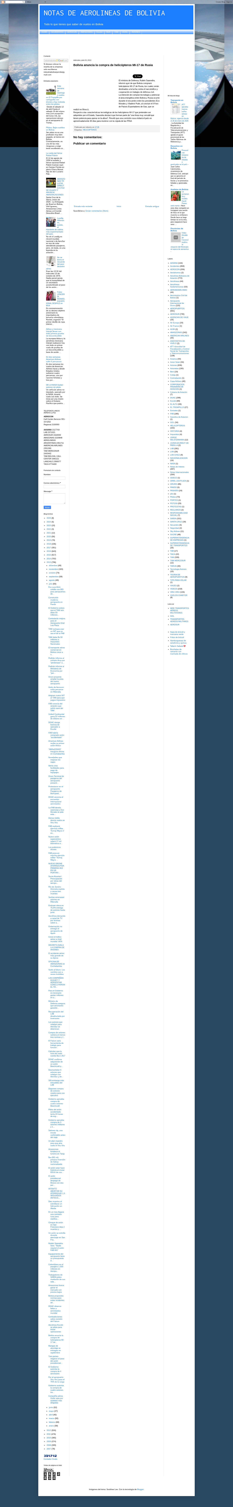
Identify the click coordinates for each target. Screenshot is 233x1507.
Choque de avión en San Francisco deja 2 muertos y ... (56, 1225)
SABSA (173, 518)
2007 (49, 1449)
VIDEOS (173, 589)
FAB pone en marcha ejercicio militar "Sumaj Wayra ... (56, 856)
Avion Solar (175, 362)
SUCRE (173, 534)
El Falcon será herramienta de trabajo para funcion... (56, 1044)
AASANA (174, 263)
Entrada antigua (152, 206)
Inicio (119, 206)
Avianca (173, 359)
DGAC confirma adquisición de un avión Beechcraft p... (55, 1062)
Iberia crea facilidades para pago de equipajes (56, 769)
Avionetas (174, 368)
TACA (172, 554)
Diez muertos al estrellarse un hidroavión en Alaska (55, 1204)
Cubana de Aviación (178, 392)
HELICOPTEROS (90, 130)
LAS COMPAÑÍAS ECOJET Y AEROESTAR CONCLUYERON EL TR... (56, 982)
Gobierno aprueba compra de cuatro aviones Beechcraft (56, 1102)
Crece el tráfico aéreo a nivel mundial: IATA (55, 939)
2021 (49, 533)
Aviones (173, 365)
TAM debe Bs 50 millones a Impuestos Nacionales (55, 640)
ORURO (173, 484)
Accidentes (174, 266)
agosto (52, 580)
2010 (49, 1438)
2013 (49, 562)
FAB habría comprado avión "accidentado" (56, 735)
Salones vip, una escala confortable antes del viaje (56, 1133)
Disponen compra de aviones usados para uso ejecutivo (56, 1092)
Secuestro (174, 525)
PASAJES (174, 490)
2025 (49, 518)
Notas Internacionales (179, 472)
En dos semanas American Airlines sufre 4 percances (53, 359)
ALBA (172, 329)
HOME (44, 32)
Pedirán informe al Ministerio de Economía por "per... (56, 669)
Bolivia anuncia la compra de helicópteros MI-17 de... (56, 1338)
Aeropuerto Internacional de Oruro (177, 303)
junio (51, 1407)
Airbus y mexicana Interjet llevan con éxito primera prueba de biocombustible (55, 332)
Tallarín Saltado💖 (178, 646)
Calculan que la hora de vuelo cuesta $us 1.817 (56, 1053)
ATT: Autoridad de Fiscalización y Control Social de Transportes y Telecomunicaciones (179, 349)
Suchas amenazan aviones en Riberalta (56, 899)
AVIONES (136, 32)
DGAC (125, 32)
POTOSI (173, 503)
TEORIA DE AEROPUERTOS (177, 576)
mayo (51, 1411)
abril (51, 1415)
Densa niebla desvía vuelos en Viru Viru (56, 820)
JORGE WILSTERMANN (177, 438)
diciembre (53, 565)
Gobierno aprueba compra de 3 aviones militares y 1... (56, 1123)
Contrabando (175, 378)
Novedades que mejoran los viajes (55, 759)
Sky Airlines (175, 531)
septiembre (54, 576)
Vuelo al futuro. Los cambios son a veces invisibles (56, 972)
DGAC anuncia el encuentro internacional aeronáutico (55, 800)
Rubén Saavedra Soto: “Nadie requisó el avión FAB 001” (56, 1246)
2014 (49, 559)
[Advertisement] (116, 44)
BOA (108, 32)
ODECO (173, 478)
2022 (49, 529)
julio (51, 584)
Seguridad (174, 528)
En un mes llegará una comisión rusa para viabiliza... (56, 1215)
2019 (49, 540)
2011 (49, 1434)
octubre (52, 573)
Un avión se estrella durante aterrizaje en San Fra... (56, 1236)
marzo (52, 1418)
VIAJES (173, 585)
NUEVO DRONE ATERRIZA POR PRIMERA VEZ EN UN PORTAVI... (56, 868)
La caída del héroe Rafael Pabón (54, 154)
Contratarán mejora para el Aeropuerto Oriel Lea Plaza (56, 621)
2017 (49, 547)
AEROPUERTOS (177, 308)
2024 (49, 522)
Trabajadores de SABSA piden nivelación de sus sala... (56, 1278)
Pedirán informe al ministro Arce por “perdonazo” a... (56, 660)
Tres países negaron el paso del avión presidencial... (56, 1359)
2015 (49, 555)
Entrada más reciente (83, 206)
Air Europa (174, 323)
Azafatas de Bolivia (179, 189)
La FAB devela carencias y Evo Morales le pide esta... (56, 810)
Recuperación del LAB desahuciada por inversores (56, 1015)
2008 (49, 1445)
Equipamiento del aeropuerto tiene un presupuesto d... (56, 1257)
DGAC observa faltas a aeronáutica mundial (54, 1309)
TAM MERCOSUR (178, 560)
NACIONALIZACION (178, 458)
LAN (172, 451)
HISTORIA (174, 431)
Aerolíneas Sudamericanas (177, 285)
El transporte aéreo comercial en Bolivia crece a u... (56, 650)
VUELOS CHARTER (178, 595)
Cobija (173, 375)
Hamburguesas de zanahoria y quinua (178, 641)
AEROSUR (174, 314)
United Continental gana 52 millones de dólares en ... (56, 716)
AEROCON (72, 32)
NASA (172, 463)
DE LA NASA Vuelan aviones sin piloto (54, 386)
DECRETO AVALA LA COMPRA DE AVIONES (56, 947)
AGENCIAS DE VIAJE (179, 317)
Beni (172, 372)
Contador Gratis (50, 1459)
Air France (174, 326)
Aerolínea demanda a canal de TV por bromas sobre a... (56, 919)
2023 (49, 525)
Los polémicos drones (54, 848)
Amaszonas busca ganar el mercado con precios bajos (56, 1288)
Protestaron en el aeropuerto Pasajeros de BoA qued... (55, 789)
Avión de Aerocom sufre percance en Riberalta (56, 689)
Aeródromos (175, 272)
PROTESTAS (175, 506)
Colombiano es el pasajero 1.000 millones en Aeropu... (55, 1267)
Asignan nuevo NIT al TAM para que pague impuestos (56, 697)
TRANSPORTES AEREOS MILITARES (179, 620)
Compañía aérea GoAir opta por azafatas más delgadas (55, 1399)
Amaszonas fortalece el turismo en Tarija (56, 1151)
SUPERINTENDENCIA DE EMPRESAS (179, 539)
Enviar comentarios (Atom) (96, 211)
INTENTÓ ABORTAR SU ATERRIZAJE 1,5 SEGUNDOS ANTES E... (56, 1193)
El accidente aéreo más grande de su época (56, 955)
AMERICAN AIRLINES (179, 336)
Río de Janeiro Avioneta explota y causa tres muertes (56, 890)
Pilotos (173, 497)
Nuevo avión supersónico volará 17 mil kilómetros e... (55, 840)
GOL (172, 422)
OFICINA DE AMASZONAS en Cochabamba (56, 963)
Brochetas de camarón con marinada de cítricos (179, 651)
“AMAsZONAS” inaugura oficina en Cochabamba (56, 751)
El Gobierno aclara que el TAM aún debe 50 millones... (56, 611)
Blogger (140, 1489)
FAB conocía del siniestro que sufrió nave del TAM (55, 707)
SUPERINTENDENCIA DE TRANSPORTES (179, 544)
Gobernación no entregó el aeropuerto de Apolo (55, 929)
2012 (49, 1430)
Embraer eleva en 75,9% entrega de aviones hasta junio (56, 908)
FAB (172, 414)
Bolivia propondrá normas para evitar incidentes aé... (56, 1299)
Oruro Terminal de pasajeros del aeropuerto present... (56, 779)
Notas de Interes (177, 467)
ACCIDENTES (57, 32)
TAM (116, 32)
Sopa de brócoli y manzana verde (177, 633)
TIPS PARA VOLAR (178, 580)
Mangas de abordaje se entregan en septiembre (54, 1349)
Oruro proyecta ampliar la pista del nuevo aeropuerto (55, 680)
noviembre (54, 569)
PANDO (173, 487)
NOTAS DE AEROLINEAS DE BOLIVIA (104, 12)
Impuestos (174, 434)
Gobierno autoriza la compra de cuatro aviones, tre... (56, 1388)
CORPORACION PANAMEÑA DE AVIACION (177, 386)
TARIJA (173, 566)
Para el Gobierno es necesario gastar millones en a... (55, 994)
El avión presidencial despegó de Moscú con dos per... (55, 1180)
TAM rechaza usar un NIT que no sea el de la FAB (56, 631)
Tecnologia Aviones (178, 569)
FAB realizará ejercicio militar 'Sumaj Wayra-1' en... (56, 829)
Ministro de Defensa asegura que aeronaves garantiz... (56, 1004)
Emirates (174, 410)
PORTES (174, 500)
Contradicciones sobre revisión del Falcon (55, 1319)
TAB (172, 551)
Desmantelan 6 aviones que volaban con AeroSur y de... (55, 1073)
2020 (49, 536)
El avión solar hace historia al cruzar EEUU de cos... (56, 1170)
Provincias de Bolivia (177, 229)
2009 (49, 1441)
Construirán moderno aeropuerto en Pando (55, 600)
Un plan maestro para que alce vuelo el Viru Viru (56, 1143)
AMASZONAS (86, 32)
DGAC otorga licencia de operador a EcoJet (54, 725)
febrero (52, 1422)
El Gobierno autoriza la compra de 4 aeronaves (54, 1370)
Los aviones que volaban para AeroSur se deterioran (55, 1025)
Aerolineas (174, 281)
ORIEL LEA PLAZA (178, 481)
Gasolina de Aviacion (179, 417)
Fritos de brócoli (177, 637)
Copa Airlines (175, 381)
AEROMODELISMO (178, 290)
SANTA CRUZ (176, 522)
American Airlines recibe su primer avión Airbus (56, 743)
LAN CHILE (175, 455)
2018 (49, 544)
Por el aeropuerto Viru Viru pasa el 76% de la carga (56, 1379)
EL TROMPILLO (177, 407)
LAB (172, 448)
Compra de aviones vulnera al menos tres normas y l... (56, 1034)
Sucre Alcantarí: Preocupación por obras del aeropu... (55, 879)
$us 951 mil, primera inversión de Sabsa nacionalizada (56, 1160)
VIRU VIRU (175, 592)
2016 (49, 551)
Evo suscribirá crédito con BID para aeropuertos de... (56, 590)
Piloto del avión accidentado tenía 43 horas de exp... (55, 1112)
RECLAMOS (175, 510)
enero (51, 1426)
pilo (171, 494)
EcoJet (99, 32)
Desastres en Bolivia (177, 147)
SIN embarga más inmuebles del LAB (56, 1082)
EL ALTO (174, 404)
